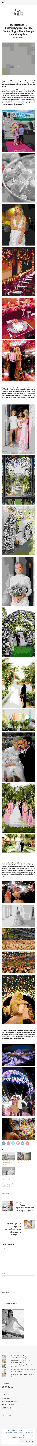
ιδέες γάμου (6, 1193)
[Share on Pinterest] (9, 1143)
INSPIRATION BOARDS (10, 1401)
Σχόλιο (5, 1248)
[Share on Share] (27, 1143)
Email (4, 1283)
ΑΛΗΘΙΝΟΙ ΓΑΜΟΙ (18, 37)
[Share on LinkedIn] (23, 1143)
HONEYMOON (7, 1398)
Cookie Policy (22, 1437)
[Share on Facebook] (4, 1143)
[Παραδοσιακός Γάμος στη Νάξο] (24, 1156)
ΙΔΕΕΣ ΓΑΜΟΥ (7, 1408)
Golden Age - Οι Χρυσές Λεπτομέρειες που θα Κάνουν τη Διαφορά (18, 1228)
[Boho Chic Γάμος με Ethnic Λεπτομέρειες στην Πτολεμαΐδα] (8, 1156)
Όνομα (5, 1273)
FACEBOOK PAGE (7, 1415)
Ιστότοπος (5, 1292)
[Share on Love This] (18, 1143)
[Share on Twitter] (13, 1143)
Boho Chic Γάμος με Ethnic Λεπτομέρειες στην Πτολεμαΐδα (8, 1163)
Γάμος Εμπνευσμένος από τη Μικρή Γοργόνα (18, 1207)
